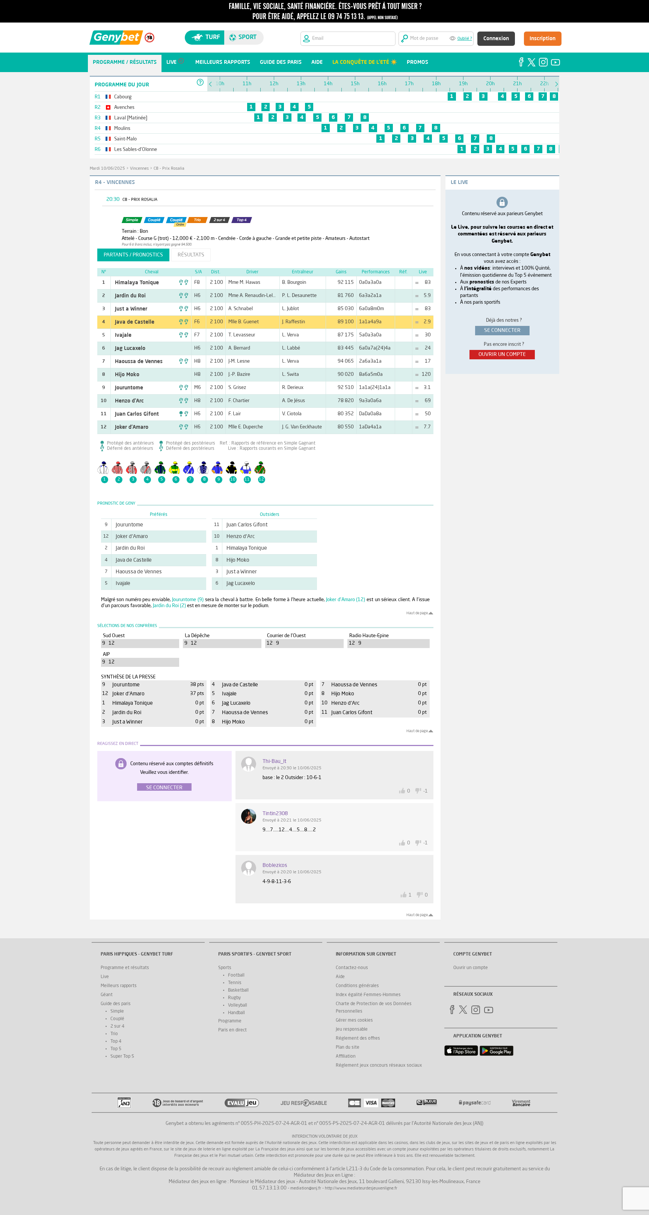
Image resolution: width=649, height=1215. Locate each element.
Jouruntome (129, 387)
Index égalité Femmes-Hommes (368, 995)
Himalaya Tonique (137, 282)
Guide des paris (116, 1004)
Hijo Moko (127, 374)
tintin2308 (275, 813)
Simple (117, 1011)
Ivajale (123, 335)
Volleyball (237, 1005)
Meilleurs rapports (119, 986)
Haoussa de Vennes (139, 361)
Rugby (234, 998)
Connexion (496, 38)
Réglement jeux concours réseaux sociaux (379, 1065)
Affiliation (346, 1056)
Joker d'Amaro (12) (345, 599)
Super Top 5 (122, 1056)
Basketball (238, 990)
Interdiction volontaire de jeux (325, 1137)
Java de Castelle (134, 322)
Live (105, 977)
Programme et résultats (125, 968)
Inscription (542, 38)
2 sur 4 (117, 1026)
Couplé (117, 1019)
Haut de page (417, 613)
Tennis (234, 983)
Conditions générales (357, 986)
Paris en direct (232, 1030)
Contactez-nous (352, 968)
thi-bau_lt (274, 761)
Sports (224, 968)
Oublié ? (464, 39)
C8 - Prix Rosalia (169, 169)
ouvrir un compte (502, 354)
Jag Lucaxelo (130, 348)
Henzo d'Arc (129, 401)
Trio (114, 1034)
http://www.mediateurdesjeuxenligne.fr (361, 1188)
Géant (107, 995)
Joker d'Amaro (131, 427)
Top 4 (115, 1041)
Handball (236, 1013)
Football (236, 975)
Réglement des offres (358, 1038)
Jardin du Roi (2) (169, 605)
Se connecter (164, 787)
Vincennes (139, 169)
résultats (191, 255)
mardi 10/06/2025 (107, 169)
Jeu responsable (352, 1029)
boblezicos (275, 865)
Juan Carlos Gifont (137, 414)
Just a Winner (131, 309)
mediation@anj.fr (305, 1188)
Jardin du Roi (130, 295)
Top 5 (115, 1049)
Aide (340, 977)
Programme (229, 1021)
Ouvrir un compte (470, 968)
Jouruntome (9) (188, 599)
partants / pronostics (133, 255)
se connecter (502, 330)
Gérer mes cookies (354, 1020)
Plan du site (347, 1047)
